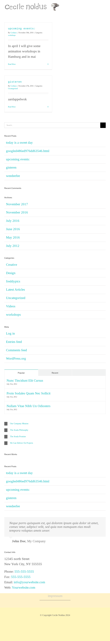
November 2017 (17, 204)
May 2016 (13, 237)
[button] (55, 423)
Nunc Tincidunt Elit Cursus (25, 380)
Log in (10, 333)
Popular (21, 373)
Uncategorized (13, 89)
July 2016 (12, 221)
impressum (55, 596)
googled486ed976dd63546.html (27, 151)
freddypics (13, 281)
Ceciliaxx (13, 33)
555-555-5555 (24, 571)
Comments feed (16, 350)
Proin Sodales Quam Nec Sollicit (28, 393)
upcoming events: (22, 28)
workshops (12, 35)
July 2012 (12, 246)
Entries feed (14, 342)
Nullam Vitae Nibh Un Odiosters (28, 406)
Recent (55, 373)
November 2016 (17, 212)
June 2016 (13, 229)
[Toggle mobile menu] (104, 9)
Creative (11, 264)
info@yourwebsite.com (29, 582)
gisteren (15, 81)
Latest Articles (15, 289)
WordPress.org (16, 358)
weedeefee (13, 176)
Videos (10, 306)
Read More (12, 64)
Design (10, 273)
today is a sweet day (19, 142)
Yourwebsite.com (23, 587)
